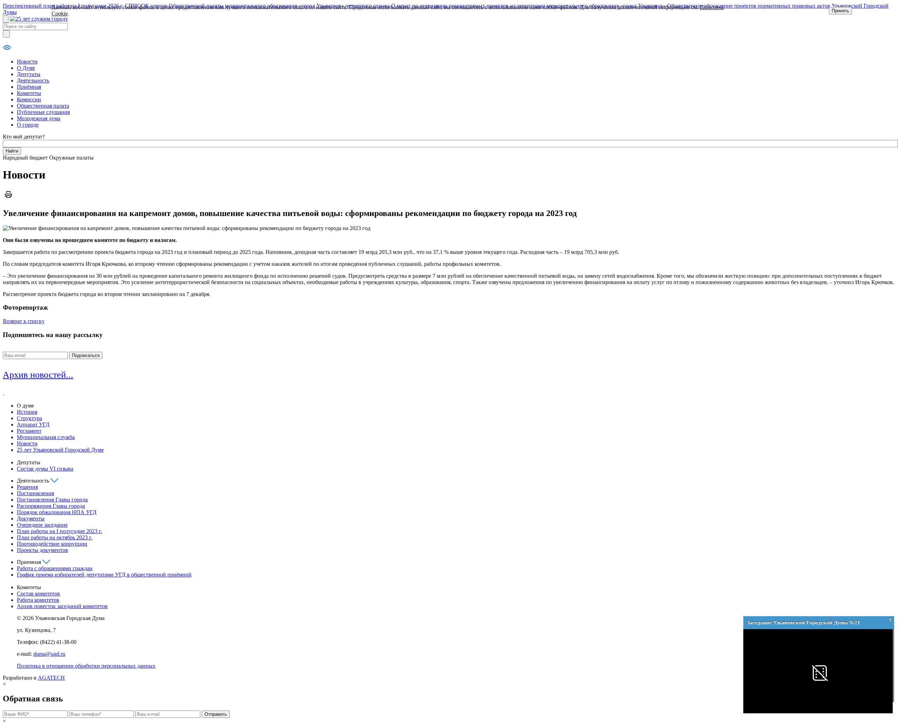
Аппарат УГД (33, 425)
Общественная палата (43, 106)
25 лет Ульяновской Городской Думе (60, 450)
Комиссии (29, 99)
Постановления (35, 493)
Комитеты (29, 93)
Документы (31, 518)
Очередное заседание (42, 525)
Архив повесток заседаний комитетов (62, 606)
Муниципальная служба (46, 437)
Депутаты (28, 74)
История (27, 412)
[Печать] (8, 198)
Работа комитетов (38, 600)
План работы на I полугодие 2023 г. (59, 531)
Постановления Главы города (52, 500)
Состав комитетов (38, 594)
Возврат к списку (24, 321)
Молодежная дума (38, 118)
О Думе (26, 68)
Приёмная (29, 87)
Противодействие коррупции (52, 544)
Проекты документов (42, 550)
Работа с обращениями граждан (55, 568)
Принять (840, 10)
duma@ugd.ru (49, 654)
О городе (28, 125)
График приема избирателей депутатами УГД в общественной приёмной (104, 575)
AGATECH (51, 678)
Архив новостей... (38, 375)
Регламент (29, 431)
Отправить (216, 714)
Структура (29, 418)
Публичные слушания (43, 112)
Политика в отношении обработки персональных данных (86, 666)
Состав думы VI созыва (45, 469)
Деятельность (33, 80)
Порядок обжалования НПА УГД (56, 512)
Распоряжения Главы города (51, 506)
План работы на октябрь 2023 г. (54, 537)
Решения (27, 487)
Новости (27, 62)
